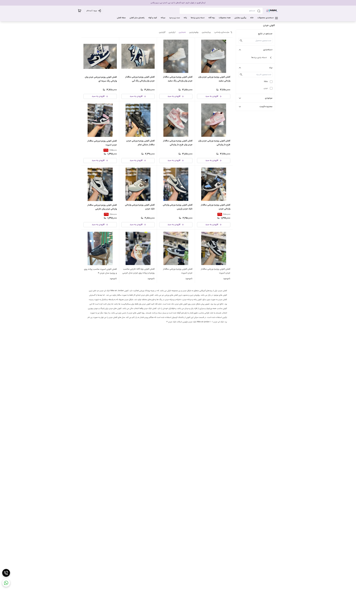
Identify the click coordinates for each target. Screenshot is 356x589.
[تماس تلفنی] (6, 573)
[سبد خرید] (79, 10)
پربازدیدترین (206, 32)
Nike (266, 81)
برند (270, 67)
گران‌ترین (162, 32)
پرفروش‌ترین (193, 32)
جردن (266, 88)
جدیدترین (182, 32)
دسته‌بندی (267, 49)
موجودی (268, 98)
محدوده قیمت (265, 106)
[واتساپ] (6, 583)
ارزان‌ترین (172, 32)
